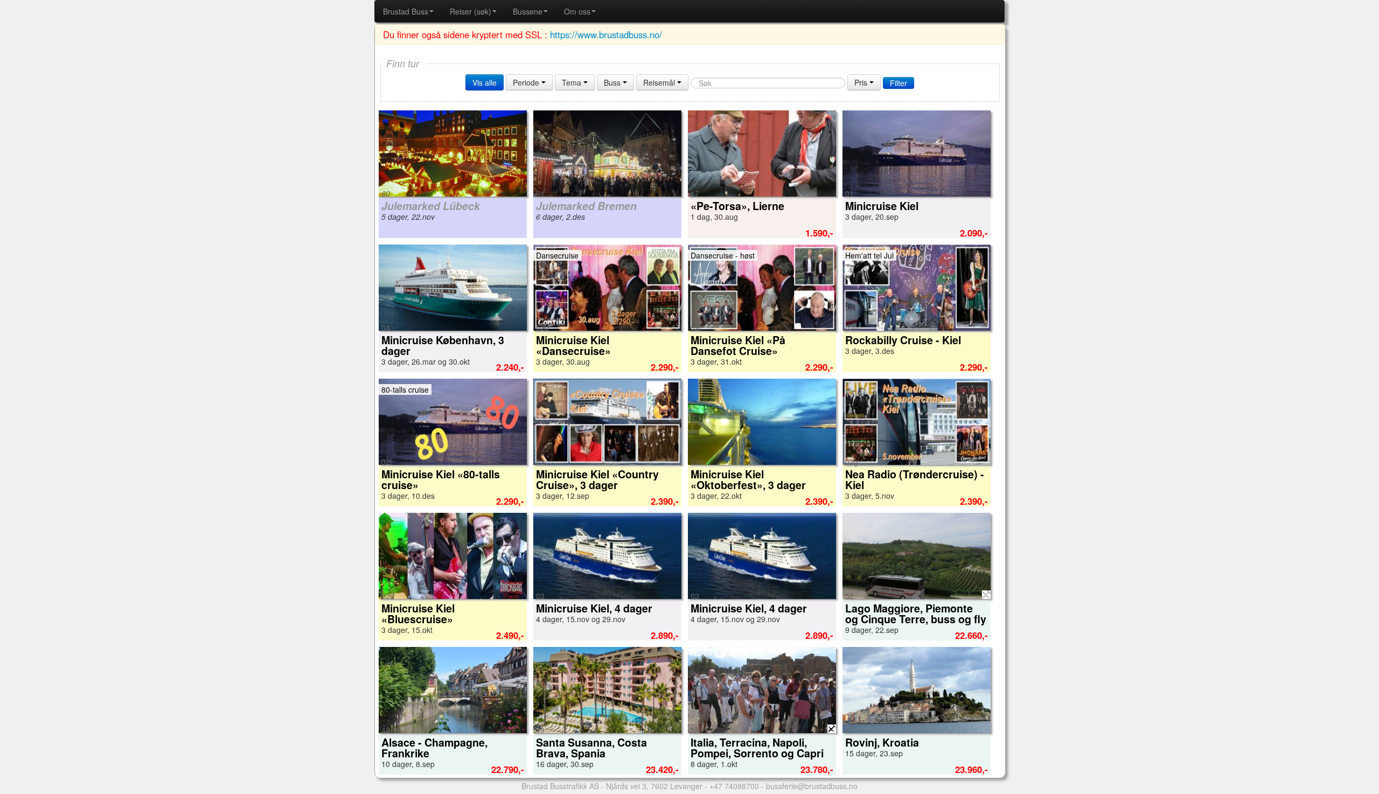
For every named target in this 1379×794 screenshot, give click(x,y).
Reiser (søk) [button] (470, 11)
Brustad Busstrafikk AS (560, 786)
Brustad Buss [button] (405, 11)
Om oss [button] (577, 11)
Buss (613, 82)
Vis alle (484, 82)
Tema (572, 82)
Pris (861, 82)
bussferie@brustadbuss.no (812, 786)
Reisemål (660, 82)
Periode (527, 82)
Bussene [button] (527, 11)
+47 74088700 (734, 786)
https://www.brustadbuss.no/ (606, 34)
